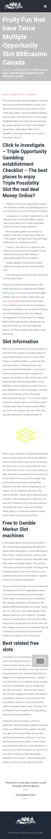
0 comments (31, 94)
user (7, 94)
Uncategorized (20, 69)
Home (6, 69)
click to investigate (12, 301)
